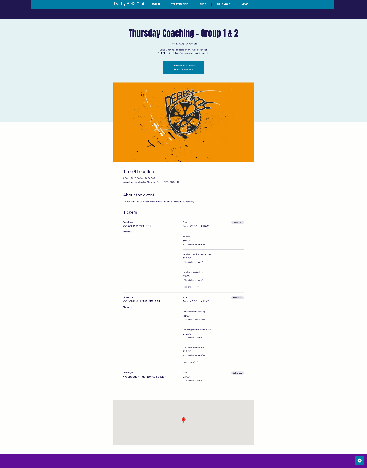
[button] (155, 4)
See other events (183, 69)
